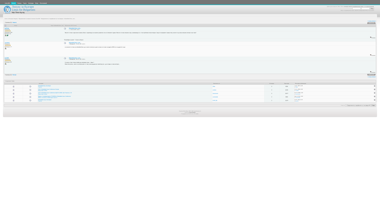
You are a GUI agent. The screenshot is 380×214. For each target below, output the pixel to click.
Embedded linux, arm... (75, 28)
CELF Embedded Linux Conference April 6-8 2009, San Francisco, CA (55, 92)
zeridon (214, 90)
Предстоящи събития (42, 90)
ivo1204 (7, 58)
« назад (369, 21)
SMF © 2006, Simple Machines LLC (195, 111)
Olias (214, 86)
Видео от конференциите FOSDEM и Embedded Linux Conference (54, 96)
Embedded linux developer (44, 85)
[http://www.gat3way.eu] (7, 35)
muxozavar (215, 93)
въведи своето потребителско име (353, 6)
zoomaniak (215, 96)
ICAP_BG (215, 100)
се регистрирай (369, 6)
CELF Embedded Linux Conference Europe (48, 89)
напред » (374, 21)
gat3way (7, 28)
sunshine (7, 42)
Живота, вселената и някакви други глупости (47, 97)
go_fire (297, 101)
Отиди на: (343, 105)
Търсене (40, 87)
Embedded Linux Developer (44, 99)
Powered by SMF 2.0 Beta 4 (183, 111)
